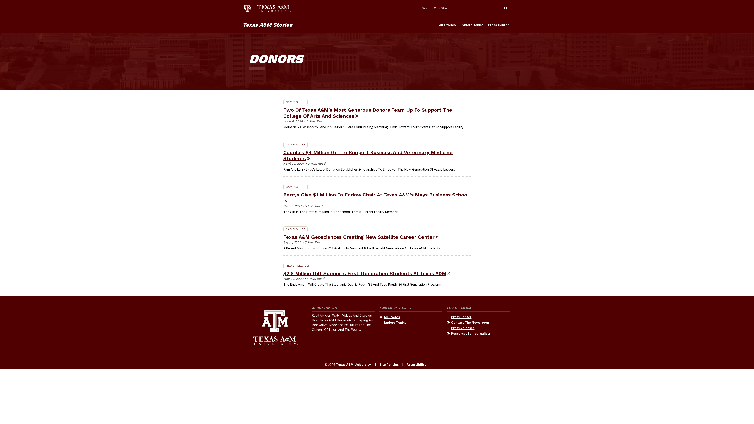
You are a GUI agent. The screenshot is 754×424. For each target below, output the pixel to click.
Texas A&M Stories (267, 25)
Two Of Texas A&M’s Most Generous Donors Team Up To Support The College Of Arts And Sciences (367, 113)
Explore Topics (471, 25)
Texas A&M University (353, 364)
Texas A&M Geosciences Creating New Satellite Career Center (359, 237)
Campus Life (295, 102)
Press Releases (462, 328)
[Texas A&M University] (276, 328)
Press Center (498, 25)
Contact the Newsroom (470, 322)
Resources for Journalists (470, 333)
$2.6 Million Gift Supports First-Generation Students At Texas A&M (364, 273)
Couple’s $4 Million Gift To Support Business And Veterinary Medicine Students (368, 155)
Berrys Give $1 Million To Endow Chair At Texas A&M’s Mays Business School (376, 195)
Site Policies (389, 364)
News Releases (298, 265)
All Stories (447, 25)
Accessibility (416, 364)
